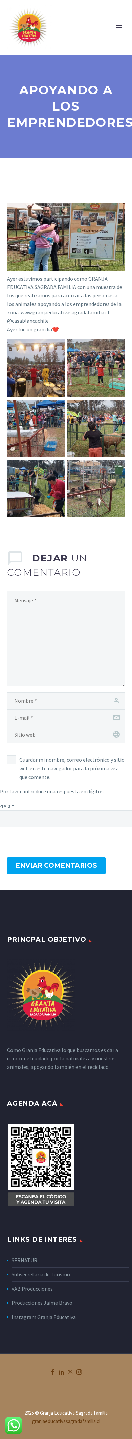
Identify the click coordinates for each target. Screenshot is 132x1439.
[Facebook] (53, 1372)
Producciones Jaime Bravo (42, 1302)
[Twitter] (70, 1372)
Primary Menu (119, 27)
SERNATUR (24, 1260)
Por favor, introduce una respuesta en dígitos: (52, 791)
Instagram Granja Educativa (44, 1317)
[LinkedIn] (61, 1372)
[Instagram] (79, 1372)
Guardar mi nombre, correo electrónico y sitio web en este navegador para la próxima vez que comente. (72, 768)
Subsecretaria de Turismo (41, 1274)
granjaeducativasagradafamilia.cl (66, 1421)
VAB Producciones (32, 1288)
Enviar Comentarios (56, 865)
